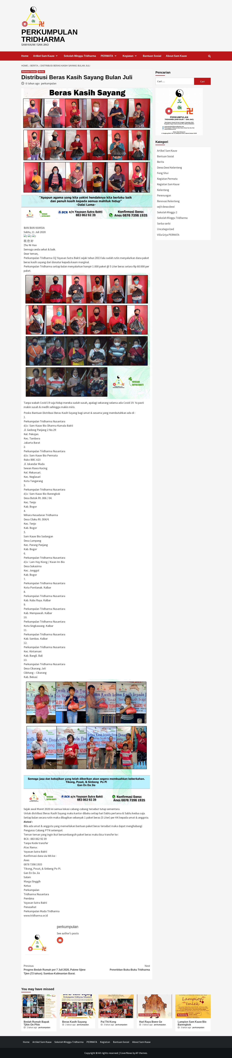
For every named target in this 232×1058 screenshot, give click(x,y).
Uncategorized (165, 229)
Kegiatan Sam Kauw (168, 184)
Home (24, 56)
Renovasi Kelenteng (168, 201)
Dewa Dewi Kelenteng (169, 167)
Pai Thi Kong (108, 1021)
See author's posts (68, 933)
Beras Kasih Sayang (74, 1021)
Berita (41, 72)
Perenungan (164, 195)
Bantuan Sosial (152, 56)
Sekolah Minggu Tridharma (80, 56)
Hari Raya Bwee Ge (150, 1021)
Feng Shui (162, 173)
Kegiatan (128, 56)
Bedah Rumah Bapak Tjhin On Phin (36, 1023)
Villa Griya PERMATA (168, 234)
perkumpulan (48, 83)
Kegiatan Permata (167, 178)
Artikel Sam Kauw (43, 56)
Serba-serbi (163, 223)
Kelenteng (163, 190)
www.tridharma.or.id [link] (36, 915)
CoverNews (126, 1053)
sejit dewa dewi (166, 206)
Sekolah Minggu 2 (167, 212)
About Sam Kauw (176, 56)
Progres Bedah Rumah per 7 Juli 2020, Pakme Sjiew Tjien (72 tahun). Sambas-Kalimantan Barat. (54, 970)
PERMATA (107, 56)
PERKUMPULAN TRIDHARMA (49, 35)
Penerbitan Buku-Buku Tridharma (130, 968)
